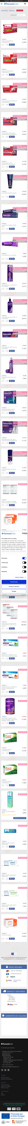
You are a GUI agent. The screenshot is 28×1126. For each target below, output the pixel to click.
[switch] (24, 562)
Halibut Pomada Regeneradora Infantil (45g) (9, 905)
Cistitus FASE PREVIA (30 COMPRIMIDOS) (7, 41)
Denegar (14, 591)
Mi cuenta (7, 1)
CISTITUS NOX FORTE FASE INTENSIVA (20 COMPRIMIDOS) (9, 133)
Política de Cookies (19, 1105)
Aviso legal (5, 1104)
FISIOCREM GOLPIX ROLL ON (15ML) (9, 377)
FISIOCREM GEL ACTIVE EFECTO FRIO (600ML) (9, 317)
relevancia (20, 15)
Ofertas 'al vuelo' (5, 1087)
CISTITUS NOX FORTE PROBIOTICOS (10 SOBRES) (8, 163)
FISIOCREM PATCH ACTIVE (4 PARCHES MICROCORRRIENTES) (9, 439)
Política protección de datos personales (16, 1104)
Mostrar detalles (19, 577)
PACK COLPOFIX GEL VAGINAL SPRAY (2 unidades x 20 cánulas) (9, 501)
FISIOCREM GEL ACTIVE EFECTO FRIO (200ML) (9, 285)
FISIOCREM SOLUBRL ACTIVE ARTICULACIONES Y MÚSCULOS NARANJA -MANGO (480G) (9, 718)
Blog (2, 1093)
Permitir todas (14, 581)
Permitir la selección (14, 586)
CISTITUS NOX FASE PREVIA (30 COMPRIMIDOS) (9, 101)
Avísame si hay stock (19, 818)
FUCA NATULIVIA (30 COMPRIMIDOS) (7, 749)
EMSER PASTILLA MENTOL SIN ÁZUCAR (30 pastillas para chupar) (10, 654)
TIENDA (3, 1075)
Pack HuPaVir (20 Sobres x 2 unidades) (8, 531)
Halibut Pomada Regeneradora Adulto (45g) (9, 875)
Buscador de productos (17, 1)
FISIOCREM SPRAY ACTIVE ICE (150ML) (9, 469)
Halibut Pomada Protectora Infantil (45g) (8, 843)
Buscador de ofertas (6, 1086)
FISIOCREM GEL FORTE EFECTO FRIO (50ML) (9, 347)
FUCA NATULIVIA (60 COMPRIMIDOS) (7, 781)
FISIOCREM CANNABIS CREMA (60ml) (9, 225)
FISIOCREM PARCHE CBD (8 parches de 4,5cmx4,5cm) (8, 409)
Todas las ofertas (5, 1085)
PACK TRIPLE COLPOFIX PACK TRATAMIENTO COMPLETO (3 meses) (9, 624)
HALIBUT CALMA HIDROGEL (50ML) (8, 811)
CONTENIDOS (5, 1091)
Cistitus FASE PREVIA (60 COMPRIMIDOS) (7, 71)
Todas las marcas (5, 1077)
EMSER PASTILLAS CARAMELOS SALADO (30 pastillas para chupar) (9, 687)
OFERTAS (3, 1083)
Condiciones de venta (9, 1105)
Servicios (3, 1095)
